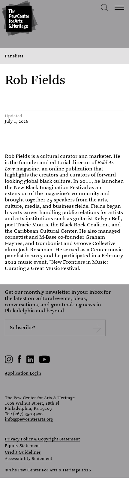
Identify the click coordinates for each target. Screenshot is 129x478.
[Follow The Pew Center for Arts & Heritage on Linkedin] (30, 362)
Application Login (23, 373)
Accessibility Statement (28, 458)
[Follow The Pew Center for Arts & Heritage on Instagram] (9, 362)
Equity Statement (22, 446)
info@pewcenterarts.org (29, 419)
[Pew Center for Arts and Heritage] (19, 19)
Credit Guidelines (23, 452)
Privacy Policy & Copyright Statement (42, 439)
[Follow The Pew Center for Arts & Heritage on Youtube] (44, 362)
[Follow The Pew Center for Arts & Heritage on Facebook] (20, 361)
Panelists (14, 56)
